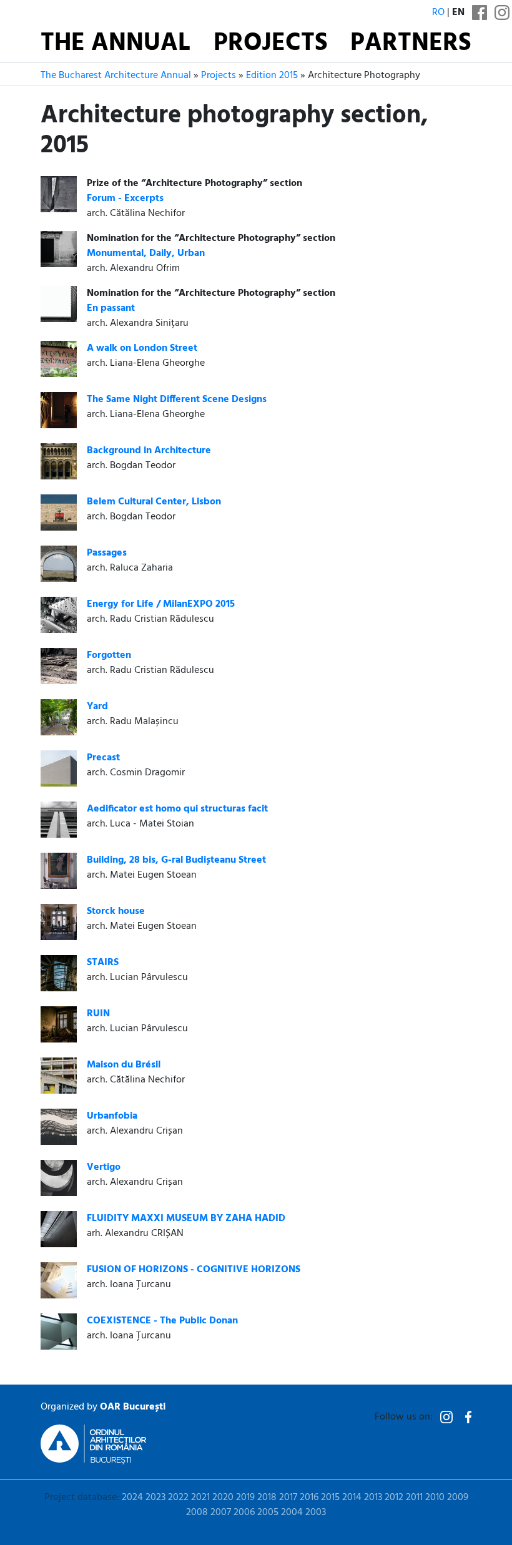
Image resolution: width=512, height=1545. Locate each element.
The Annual (115, 43)
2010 (435, 1497)
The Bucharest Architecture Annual (116, 75)
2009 (457, 1497)
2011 (414, 1497)
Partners (410, 43)
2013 (373, 1497)
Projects (271, 43)
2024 (132, 1497)
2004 (292, 1512)
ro (438, 12)
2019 (245, 1497)
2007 (220, 1512)
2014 (352, 1497)
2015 (330, 1497)
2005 (267, 1512)
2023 (155, 1497)
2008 (197, 1512)
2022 (178, 1497)
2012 (394, 1497)
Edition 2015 (272, 75)
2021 (200, 1497)
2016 (309, 1497)
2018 (267, 1497)
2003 (315, 1512)
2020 (223, 1497)
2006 (244, 1512)
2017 (288, 1497)
